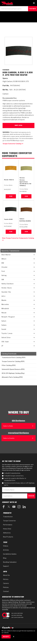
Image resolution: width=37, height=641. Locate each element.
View (10, 196)
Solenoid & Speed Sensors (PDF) (13, 369)
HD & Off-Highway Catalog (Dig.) (13, 373)
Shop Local (18, 125)
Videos (5, 546)
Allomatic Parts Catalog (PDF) (12, 377)
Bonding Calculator (10, 562)
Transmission (8, 516)
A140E (11, 219)
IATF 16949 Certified (17, 617)
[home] (7, 3)
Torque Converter (9, 521)
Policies (6, 587)
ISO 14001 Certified (17, 613)
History (5, 579)
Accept (6, 636)
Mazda (6, 180)
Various (22, 178)
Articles (6, 550)
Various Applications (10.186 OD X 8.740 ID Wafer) (25, 183)
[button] (34, 3)
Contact (6, 591)
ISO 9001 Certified (17, 615)
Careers (6, 583)
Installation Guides (9, 554)
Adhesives (7, 533)
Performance (7, 525)
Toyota (6, 219)
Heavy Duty (7, 529)
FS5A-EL (11, 180)
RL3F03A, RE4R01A (25, 221)
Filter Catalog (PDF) (9, 365)
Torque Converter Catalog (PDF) (13, 361)
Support (6, 566)
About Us (6, 575)
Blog (4, 558)
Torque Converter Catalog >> (13, 143)
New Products (8, 537)
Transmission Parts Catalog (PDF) (13, 357)
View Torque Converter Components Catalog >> (18, 239)
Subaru (22, 219)
